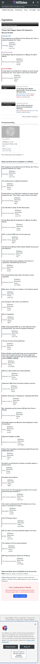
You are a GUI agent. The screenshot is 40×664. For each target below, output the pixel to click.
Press (16, 618)
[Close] (35, 624)
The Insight (32, 10)
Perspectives (18, 10)
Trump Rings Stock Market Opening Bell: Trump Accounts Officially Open (26, 90)
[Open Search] (37, 2)
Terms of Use (31, 618)
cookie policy (5, 642)
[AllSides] (20, 2)
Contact (20, 621)
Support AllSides (29, 619)
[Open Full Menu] (2, 2)
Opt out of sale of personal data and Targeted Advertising (18, 654)
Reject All (27, 647)
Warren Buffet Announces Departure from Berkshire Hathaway (24, 107)
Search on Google (20, 596)
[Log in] (33, 2)
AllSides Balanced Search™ (9, 577)
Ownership (22, 618)
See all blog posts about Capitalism (11, 155)
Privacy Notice (10, 619)
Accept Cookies (10, 647)
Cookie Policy (19, 619)
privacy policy (31, 640)
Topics (26, 10)
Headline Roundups (8, 10)
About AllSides (9, 618)
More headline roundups (29, 116)
